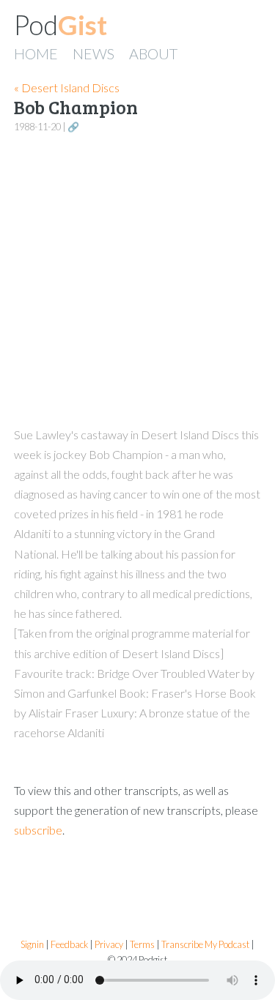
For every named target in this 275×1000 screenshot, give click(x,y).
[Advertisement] (137, 280)
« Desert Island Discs (67, 87)
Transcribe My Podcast (205, 944)
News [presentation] (93, 53)
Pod (60, 25)
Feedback (69, 944)
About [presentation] (153, 53)
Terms (142, 944)
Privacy (109, 944)
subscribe (38, 830)
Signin (32, 944)
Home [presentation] (36, 53)
